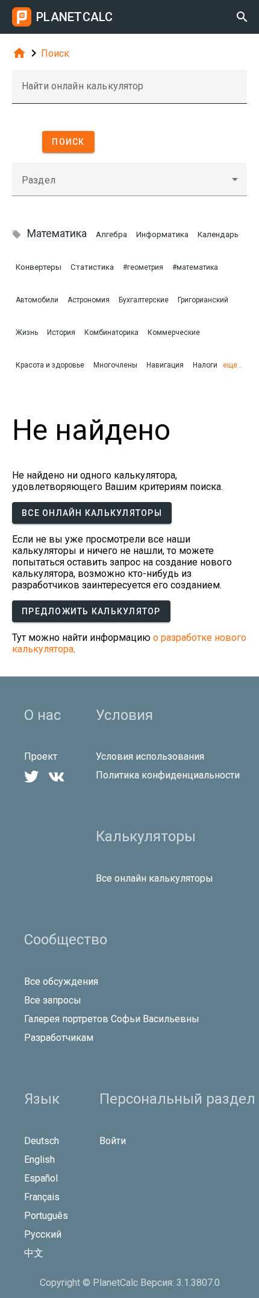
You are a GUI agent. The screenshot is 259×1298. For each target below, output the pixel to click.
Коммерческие (174, 332)
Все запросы (52, 1000)
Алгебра (111, 234)
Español (41, 1178)
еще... (233, 365)
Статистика (92, 267)
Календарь (218, 234)
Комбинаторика (111, 332)
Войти (112, 1141)
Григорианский (203, 300)
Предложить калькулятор (91, 611)
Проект (40, 756)
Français (42, 1197)
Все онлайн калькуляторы (92, 513)
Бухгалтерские (144, 300)
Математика (57, 233)
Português (46, 1215)
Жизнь (27, 332)
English (39, 1159)
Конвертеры (38, 267)
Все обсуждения (61, 981)
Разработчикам (58, 1037)
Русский (42, 1234)
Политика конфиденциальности (168, 775)
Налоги (205, 365)
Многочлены (115, 365)
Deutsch (41, 1141)
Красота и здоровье (50, 365)
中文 (33, 1253)
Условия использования (150, 756)
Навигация (165, 365)
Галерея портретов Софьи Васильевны (111, 1019)
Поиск (55, 53)
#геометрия (143, 267)
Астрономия (88, 300)
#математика (195, 267)
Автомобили (37, 300)
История (61, 332)
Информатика (162, 234)
